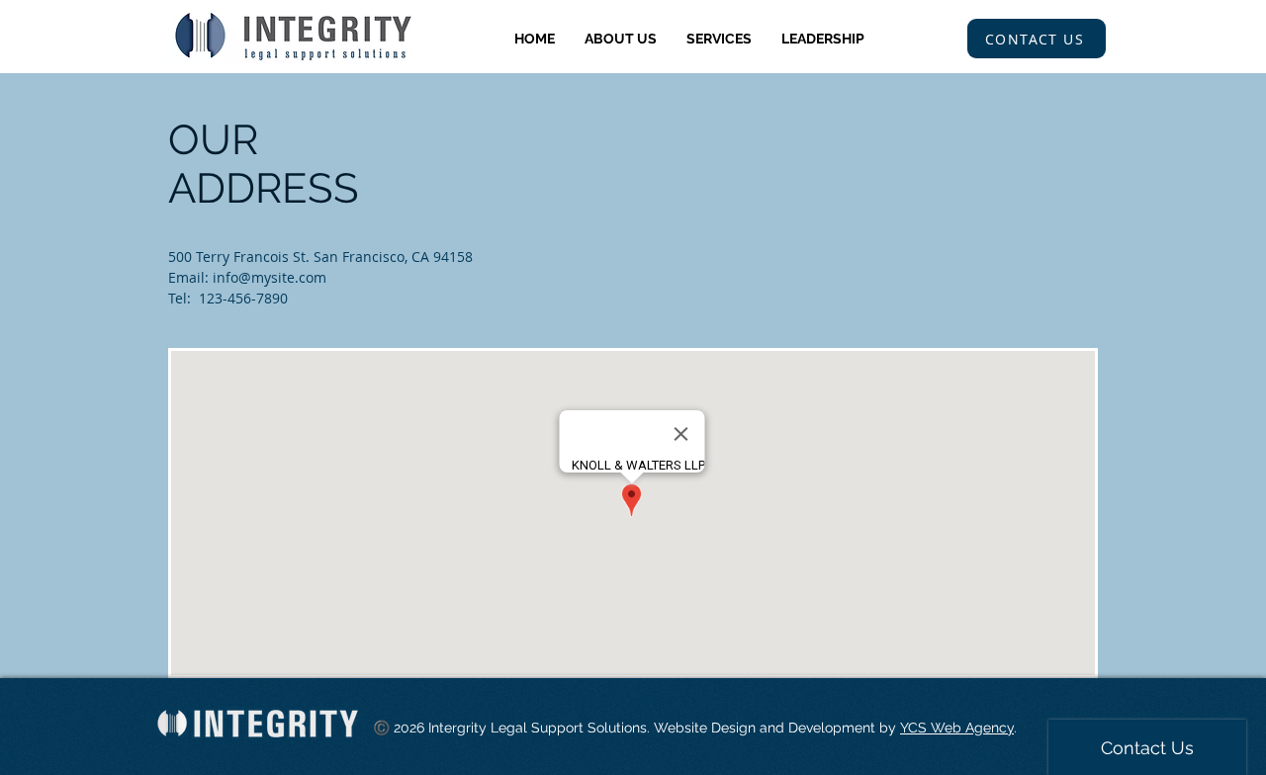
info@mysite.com (269, 277)
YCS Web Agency (957, 727)
